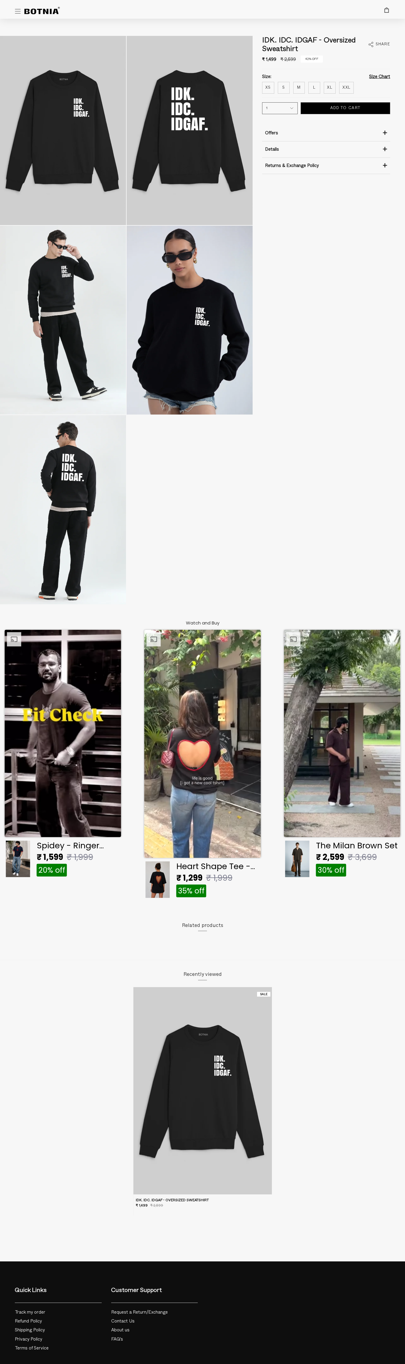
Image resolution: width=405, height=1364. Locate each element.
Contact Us (123, 1321)
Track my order (30, 1312)
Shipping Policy (30, 1330)
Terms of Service (32, 1348)
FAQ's (117, 1339)
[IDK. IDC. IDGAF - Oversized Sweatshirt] (202, 1090)
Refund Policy (28, 1321)
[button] (62, 755)
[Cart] (386, 10)
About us (120, 1330)
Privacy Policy (28, 1339)
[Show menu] (18, 11)
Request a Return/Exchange (139, 1312)
